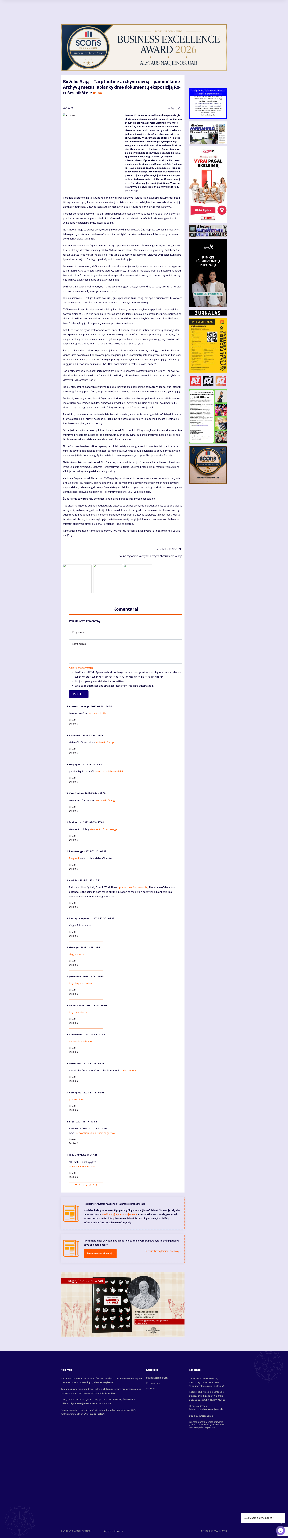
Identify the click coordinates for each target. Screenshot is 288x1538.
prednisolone (76, 1099)
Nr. (175, 108)
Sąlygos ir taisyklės (113, 1530)
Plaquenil (74, 858)
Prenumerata (153, 1383)
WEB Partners (220, 1530)
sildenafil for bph (105, 742)
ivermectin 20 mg (105, 800)
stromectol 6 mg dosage (103, 829)
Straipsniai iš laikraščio (157, 1377)
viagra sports (76, 954)
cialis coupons (128, 1070)
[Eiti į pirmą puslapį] (76, 1184)
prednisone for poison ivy (133, 887)
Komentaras (79, 643)
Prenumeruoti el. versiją (100, 1253)
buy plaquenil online (80, 983)
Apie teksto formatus (81, 667)
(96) (99, 93)
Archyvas (151, 1388)
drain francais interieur (82, 1166)
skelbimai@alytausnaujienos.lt (119, 1214)
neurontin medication (81, 1041)
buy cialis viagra (78, 1012)
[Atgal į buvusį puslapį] (79, 1184)
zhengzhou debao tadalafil (109, 771)
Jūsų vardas (78, 632)
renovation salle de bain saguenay (95, 1133)
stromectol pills (97, 713)
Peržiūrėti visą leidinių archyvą (162, 1251)
